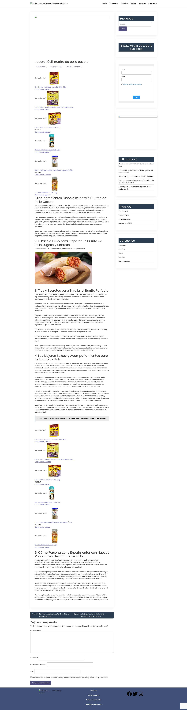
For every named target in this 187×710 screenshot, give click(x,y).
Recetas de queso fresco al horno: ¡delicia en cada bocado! (136, 171)
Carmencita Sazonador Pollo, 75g (47, 150)
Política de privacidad (93, 700)
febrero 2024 (124, 215)
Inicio (104, 3)
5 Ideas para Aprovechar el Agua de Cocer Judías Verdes (135, 188)
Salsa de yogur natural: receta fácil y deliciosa (136, 176)
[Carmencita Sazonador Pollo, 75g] (52, 141)
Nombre (34, 658)
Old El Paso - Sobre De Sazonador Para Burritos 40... (54, 107)
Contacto (152, 3)
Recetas (142, 3)
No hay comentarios (73, 67)
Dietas (133, 3)
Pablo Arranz (41, 67)
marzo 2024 (123, 211)
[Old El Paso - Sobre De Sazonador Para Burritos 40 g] (53, 98)
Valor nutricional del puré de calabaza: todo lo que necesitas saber (136, 181)
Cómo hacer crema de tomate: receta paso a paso (136, 165)
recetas (122, 257)
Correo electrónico (38, 665)
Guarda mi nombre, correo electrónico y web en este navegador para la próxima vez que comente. (70, 677)
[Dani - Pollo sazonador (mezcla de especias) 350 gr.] (54, 161)
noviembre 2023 (125, 219)
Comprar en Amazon (43, 89)
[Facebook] (129, 693)
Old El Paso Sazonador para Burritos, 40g (50, 87)
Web (32, 671)
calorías (122, 249)
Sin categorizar (124, 261)
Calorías (124, 3)
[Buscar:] (135, 24)
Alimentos (113, 3)
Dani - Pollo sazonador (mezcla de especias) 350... (54, 170)
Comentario (35, 631)
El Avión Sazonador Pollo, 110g (46, 192)
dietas (121, 253)
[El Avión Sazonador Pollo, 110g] (54, 184)
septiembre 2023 (125, 223)
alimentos (122, 245)
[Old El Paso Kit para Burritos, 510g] (54, 118)
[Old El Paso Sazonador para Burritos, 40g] (54, 78)
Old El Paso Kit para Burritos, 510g (47, 127)
